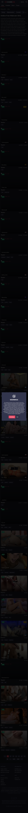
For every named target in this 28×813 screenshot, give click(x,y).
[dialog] (14, 406)
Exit (17, 417)
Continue (12, 417)
